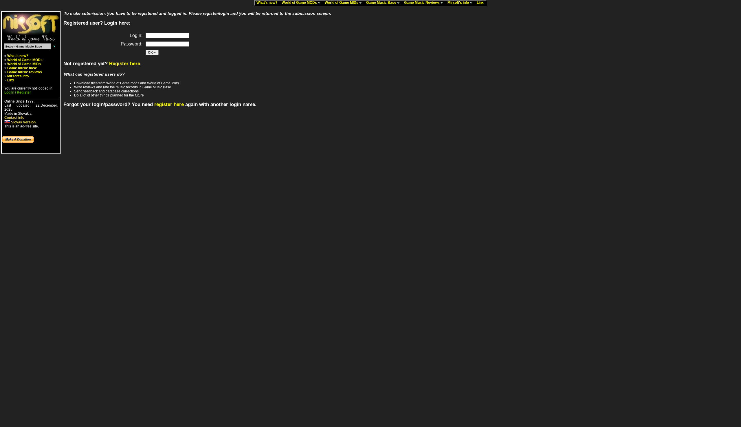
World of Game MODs (300, 3)
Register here (124, 63)
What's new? (268, 3)
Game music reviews (24, 72)
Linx (481, 3)
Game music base (22, 68)
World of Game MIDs (342, 3)
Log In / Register (17, 92)
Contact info (14, 118)
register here (169, 104)
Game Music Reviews (422, 3)
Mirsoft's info (458, 3)
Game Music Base (381, 3)
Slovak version (23, 122)
